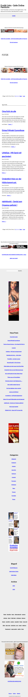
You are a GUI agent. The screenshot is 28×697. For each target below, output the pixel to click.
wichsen (5, 618)
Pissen (13, 499)
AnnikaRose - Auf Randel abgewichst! (13, 395)
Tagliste (14, 693)
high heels (13, 618)
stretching (13, 625)
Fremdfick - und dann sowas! (13, 358)
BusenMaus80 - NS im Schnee (13, 362)
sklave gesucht (18, 614)
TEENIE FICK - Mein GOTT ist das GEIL (14, 410)
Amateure (14, 462)
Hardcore (14, 473)
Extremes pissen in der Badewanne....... (13, 381)
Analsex (14, 466)
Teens (14, 488)
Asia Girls (14, 470)
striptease (18, 618)
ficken (5, 614)
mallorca (24, 625)
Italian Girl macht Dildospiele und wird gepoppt (13, 399)
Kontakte (14, 495)
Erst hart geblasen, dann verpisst (14, 388)
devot (9, 618)
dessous (23, 618)
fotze (22, 629)
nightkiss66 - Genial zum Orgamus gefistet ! (14, 403)
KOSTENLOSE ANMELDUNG (14, 681)
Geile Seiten (13, 575)
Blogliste (18, 693)
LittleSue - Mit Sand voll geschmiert (14, 351)
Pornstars (14, 481)
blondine (9, 614)
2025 (14, 585)
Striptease (13, 484)
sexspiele (17, 621)
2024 (14, 589)
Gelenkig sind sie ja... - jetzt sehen (13, 355)
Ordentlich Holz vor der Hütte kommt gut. (13, 369)
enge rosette (14, 629)
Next (21, 96)
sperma (23, 614)
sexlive (19, 629)
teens (13, 614)
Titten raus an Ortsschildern (13, 377)
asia (17, 625)
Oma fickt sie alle (9, 111)
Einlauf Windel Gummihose (13, 130)
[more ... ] (10, 124)
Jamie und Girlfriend (13, 392)
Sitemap (10, 693)
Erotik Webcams (13, 567)
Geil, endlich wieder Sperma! (13, 384)
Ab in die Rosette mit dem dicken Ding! (13, 373)
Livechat (14, 477)
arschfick (8, 621)
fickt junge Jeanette (13, 406)
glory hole (8, 625)
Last (24, 96)
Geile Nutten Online (13, 571)
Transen (14, 492)
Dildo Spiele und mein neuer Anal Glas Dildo (14, 366)
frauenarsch (8, 629)
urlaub (20, 625)
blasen (3, 621)
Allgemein (14, 459)
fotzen (20, 621)
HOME (13, 15)
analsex (12, 621)
